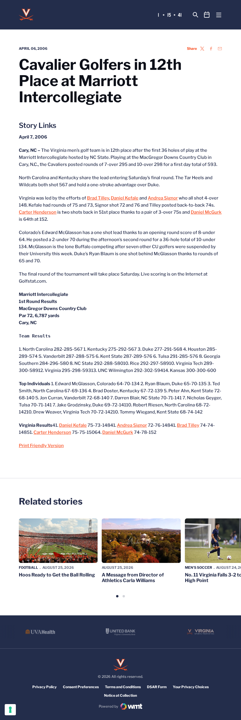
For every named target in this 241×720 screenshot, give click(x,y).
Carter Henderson (37, 212)
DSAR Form (157, 687)
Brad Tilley (98, 198)
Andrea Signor (163, 198)
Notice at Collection (120, 695)
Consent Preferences (81, 687)
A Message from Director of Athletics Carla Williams (133, 577)
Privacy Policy (44, 687)
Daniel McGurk (206, 212)
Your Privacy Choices (191, 687)
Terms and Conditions (123, 687)
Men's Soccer (198, 567)
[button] (117, 596)
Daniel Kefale (124, 198)
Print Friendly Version (41, 445)
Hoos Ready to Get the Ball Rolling (57, 575)
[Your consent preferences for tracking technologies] (10, 709)
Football (28, 567)
